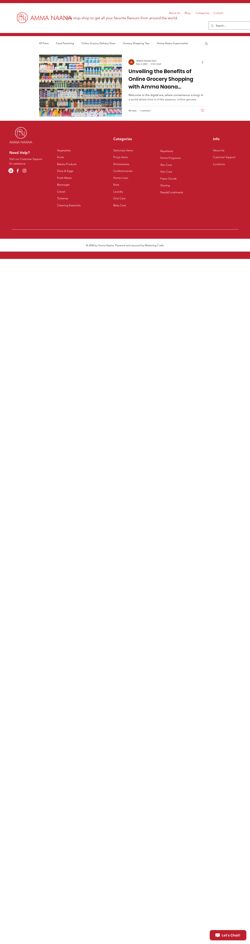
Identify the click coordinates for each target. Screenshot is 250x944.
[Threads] (10, 170)
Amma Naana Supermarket (172, 43)
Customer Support (63, 933)
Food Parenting (65, 43)
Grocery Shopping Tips (136, 43)
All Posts (44, 43)
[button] (206, 44)
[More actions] (204, 62)
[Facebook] (17, 170)
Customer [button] (219, 157)
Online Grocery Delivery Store (98, 43)
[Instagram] (24, 170)
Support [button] (230, 157)
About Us (174, 13)
